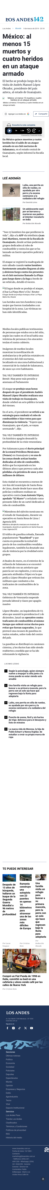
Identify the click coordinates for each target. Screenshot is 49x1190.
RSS (8, 1134)
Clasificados (11, 1123)
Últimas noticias (13, 1056)
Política (9, 1059)
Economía (10, 1063)
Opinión (9, 1085)
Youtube (31, 1028)
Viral (8, 1104)
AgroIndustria (12, 1097)
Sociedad (10, 1067)
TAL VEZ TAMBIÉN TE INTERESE (21, 375)
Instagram (13, 1028)
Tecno (8, 1100)
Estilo (8, 1093)
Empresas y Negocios (15, 1089)
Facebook (7, 1028)
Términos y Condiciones (16, 1126)
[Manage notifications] (43, 1179)
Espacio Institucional (15, 1108)
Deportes (10, 1074)
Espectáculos (12, 1078)
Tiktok (19, 1028)
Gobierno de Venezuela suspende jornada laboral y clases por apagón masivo (22, 601)
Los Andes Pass (13, 1115)
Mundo (18, 28)
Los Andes (7, 29)
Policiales (10, 1070)
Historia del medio (14, 1137)
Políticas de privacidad (16, 1130)
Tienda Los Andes (14, 1119)
